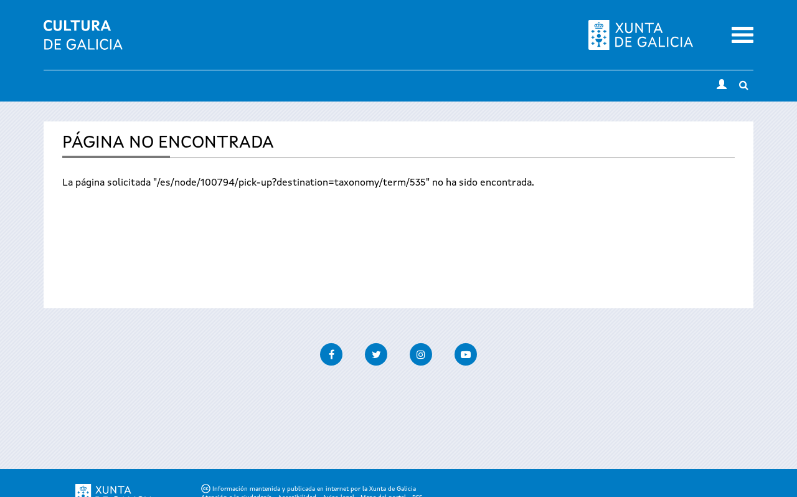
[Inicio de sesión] (722, 85)
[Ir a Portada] (83, 42)
